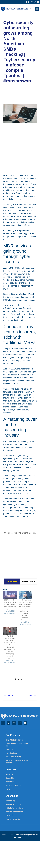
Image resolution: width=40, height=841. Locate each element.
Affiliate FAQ (10, 782)
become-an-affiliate (13, 785)
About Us (9, 774)
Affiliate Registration (14, 804)
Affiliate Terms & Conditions (16, 808)
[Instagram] (32, 2)
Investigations (11, 753)
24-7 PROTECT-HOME (14, 740)
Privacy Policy (11, 815)
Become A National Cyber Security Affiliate (19, 761)
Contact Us (10, 778)
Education (10, 749)
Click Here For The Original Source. (20, 533)
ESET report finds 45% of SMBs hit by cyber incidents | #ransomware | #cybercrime (10, 604)
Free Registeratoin (13, 819)
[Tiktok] (35, 2)
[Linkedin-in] (29, 2)
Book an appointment (14, 812)
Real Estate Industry (13, 757)
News (8, 789)
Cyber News (11, 90)
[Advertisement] (20, 148)
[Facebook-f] (26, 2)
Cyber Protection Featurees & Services (17, 745)
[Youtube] (38, 2)
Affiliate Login (11, 801)
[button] (37, 9)
